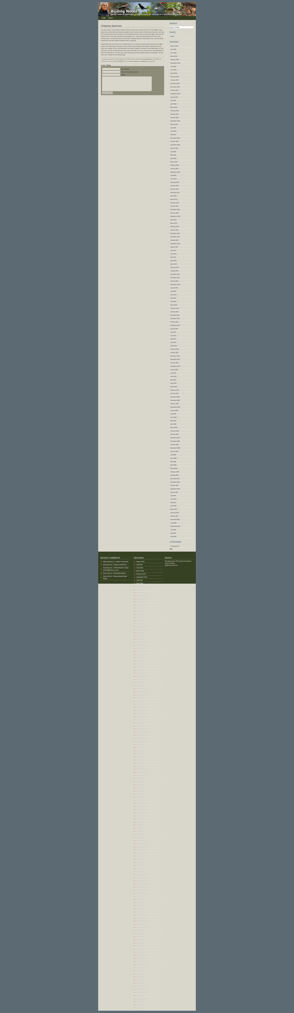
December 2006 (175, 519)
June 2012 (173, 294)
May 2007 (173, 502)
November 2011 (175, 318)
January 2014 (174, 230)
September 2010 (175, 366)
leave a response (134, 61)
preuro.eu (174, 565)
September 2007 (175, 489)
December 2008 (175, 437)
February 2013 (174, 267)
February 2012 (174, 308)
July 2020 (173, 151)
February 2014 (174, 226)
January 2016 (174, 206)
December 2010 (175, 356)
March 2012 (173, 305)
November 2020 (175, 138)
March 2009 (173, 427)
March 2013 (173, 264)
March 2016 (173, 199)
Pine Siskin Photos (119, 573)
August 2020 (174, 148)
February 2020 (174, 165)
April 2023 (173, 104)
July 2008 (173, 454)
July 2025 (173, 49)
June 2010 (173, 376)
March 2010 (173, 386)
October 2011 (174, 322)
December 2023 (175, 83)
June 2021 (173, 131)
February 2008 (174, 472)
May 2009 (173, 420)
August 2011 (174, 328)
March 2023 (173, 107)
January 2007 (174, 516)
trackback (143, 61)
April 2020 (173, 158)
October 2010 (174, 362)
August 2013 (174, 247)
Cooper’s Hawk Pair (121, 561)
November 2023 (175, 87)
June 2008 (173, 458)
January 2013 (174, 271)
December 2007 (175, 478)
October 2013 (174, 240)
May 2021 (173, 134)
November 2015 (175, 209)
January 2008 (174, 475)
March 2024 (173, 73)
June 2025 (173, 52)
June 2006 (173, 523)
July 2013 (173, 250)
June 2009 (173, 417)
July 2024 (173, 66)
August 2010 (174, 369)
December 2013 (175, 233)
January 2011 (174, 352)
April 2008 (173, 465)
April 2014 (173, 219)
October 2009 (174, 403)
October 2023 (174, 90)
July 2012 (173, 291)
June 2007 (173, 499)
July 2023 (173, 100)
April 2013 (173, 260)
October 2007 (174, 485)
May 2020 (173, 155)
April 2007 (173, 505)
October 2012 (174, 281)
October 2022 (174, 117)
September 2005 (175, 526)
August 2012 (174, 287)
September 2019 (175, 172)
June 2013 (173, 254)
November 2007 (175, 482)
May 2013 (173, 257)
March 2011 (173, 345)
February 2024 (174, 76)
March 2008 (173, 468)
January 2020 (174, 168)
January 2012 (174, 311)
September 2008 (175, 448)
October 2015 (174, 213)
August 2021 (174, 124)
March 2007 (173, 509)
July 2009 (173, 414)
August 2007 (174, 492)
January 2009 (174, 434)
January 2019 (174, 185)
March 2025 (173, 56)
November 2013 (175, 236)
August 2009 (174, 410)
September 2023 (175, 93)
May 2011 (173, 339)
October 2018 (174, 189)
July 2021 (173, 127)
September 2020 (175, 144)
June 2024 (173, 69)
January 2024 (174, 80)
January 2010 (174, 393)
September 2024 (175, 63)
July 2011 (173, 332)
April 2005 (173, 536)
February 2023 (174, 110)
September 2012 (175, 284)
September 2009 (175, 407)
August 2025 (174, 46)
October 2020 (174, 141)
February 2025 (174, 59)
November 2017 (175, 192)
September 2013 (175, 243)
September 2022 (175, 121)
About (110, 18)
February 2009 (174, 431)
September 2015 (175, 216)
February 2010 (174, 390)
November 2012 (175, 277)
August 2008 (174, 451)
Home (104, 18)
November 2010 (175, 359)
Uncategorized (148, 59)
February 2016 (174, 202)
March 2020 (173, 162)
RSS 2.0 (121, 61)
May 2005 (173, 533)
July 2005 (173, 529)
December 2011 (175, 315)
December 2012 (175, 274)
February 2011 (174, 349)
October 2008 (174, 444)
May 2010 (173, 380)
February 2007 (174, 512)
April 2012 (173, 301)
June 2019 (173, 179)
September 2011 (175, 325)
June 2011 (173, 335)
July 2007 (173, 495)
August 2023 (174, 97)
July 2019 (173, 175)
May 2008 (173, 461)
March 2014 (173, 223)
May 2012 (173, 298)
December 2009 (175, 397)
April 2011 (173, 342)
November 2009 (175, 400)
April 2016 (173, 196)
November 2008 (175, 441)
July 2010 (173, 373)
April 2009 (173, 424)
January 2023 (174, 114)
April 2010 (173, 383)
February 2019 (174, 182)
